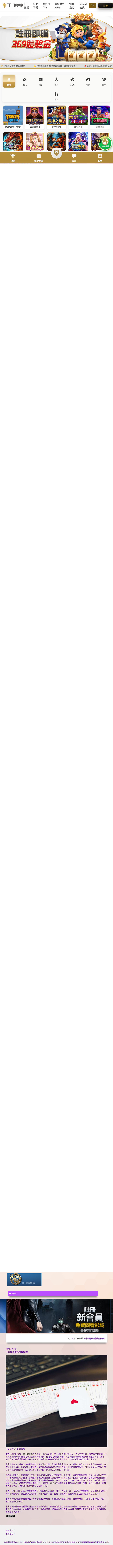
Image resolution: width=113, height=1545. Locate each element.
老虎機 (53, 1484)
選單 (14, 1293)
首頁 (69, 1339)
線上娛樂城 (78, 1339)
